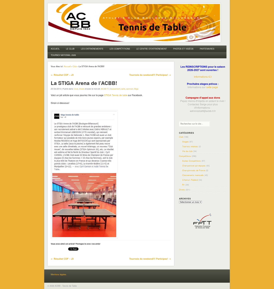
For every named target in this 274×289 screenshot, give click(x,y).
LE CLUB (70, 48)
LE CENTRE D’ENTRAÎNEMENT (151, 48)
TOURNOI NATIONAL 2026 (63, 55)
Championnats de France (193, 170)
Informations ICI (203, 76)
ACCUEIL (55, 48)
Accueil (67, 66)
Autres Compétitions (191, 160)
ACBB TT (105, 88)
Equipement (115, 88)
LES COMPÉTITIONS (120, 48)
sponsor (129, 88)
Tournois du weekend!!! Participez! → (150, 75)
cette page (212, 87)
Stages (185, 141)
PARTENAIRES (207, 48)
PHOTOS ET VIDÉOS (183, 48)
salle (123, 88)
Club (75, 66)
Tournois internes (190, 146)
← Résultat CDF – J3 (62, 75)
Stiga (136, 88)
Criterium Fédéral (190, 179)
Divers (82, 88)
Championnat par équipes (194, 165)
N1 (183, 184)
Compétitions (185, 156)
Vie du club (187, 151)
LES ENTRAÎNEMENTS (92, 48)
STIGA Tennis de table (115, 95)
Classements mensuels (193, 175)
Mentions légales (58, 274)
